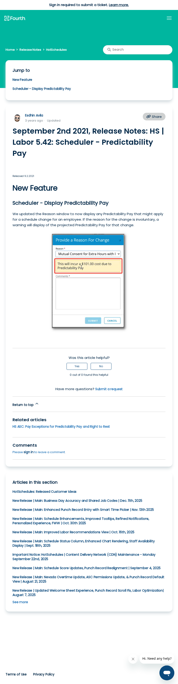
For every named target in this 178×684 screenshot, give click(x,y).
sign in (29, 452)
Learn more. (119, 4)
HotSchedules (56, 49)
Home (10, 49)
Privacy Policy (43, 674)
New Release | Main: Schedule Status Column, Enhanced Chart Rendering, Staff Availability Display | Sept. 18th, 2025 (84, 543)
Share (156, 116)
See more (20, 602)
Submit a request (109, 389)
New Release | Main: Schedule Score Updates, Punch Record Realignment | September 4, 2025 (86, 568)
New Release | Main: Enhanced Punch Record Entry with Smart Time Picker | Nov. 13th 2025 (83, 509)
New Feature (22, 79)
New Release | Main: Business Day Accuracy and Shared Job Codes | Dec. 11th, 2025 (77, 500)
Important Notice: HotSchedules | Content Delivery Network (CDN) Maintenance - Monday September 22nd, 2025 (84, 556)
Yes (77, 366)
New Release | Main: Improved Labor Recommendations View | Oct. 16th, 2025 (73, 532)
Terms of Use (16, 674)
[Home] (15, 19)
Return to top (24, 404)
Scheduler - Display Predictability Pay (42, 88)
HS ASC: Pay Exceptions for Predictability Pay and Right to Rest (61, 426)
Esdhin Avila (34, 115)
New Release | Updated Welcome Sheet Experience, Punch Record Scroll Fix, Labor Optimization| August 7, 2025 (88, 592)
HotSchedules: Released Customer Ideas (44, 491)
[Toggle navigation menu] (169, 18)
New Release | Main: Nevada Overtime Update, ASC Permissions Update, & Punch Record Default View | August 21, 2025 (88, 579)
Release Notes (30, 49)
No (101, 366)
